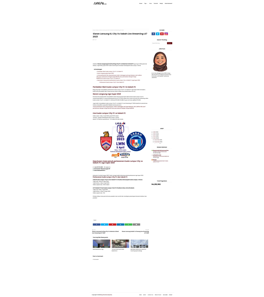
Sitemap (170, 294)
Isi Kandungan (98, 69)
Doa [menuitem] (150, 3)
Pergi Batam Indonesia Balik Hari (161, 156)
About (144, 294)
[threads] (170, 33)
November (157, 142)
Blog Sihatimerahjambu (106, 294)
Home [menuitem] (140, 3)
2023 (154, 138)
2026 (154, 132)
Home (94, 30)
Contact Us (150, 294)
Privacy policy (158, 294)
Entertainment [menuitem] (168, 3)
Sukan (97, 30)
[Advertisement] (132, 19)
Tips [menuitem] (145, 3)
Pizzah (95, 39)
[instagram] (166, 33)
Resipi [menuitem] (161, 3)
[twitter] (157, 33)
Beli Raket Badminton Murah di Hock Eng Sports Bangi (138, 250)
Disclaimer (165, 294)
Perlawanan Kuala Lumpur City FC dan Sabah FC (112, 82)
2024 (154, 136)
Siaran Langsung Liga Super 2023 (105, 73)
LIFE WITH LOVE (157, 155)
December (157, 140)
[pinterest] (162, 33)
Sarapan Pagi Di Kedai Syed (160, 151)
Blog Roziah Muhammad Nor (161, 150)
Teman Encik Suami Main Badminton (118, 250)
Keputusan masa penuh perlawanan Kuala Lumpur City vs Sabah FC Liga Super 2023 (118, 80)
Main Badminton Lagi (98, 249)
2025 (154, 134)
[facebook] (153, 33)
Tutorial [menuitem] (156, 3)
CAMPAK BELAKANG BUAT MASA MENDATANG (160, 161)
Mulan (155, 159)
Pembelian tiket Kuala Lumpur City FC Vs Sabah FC (110, 71)
